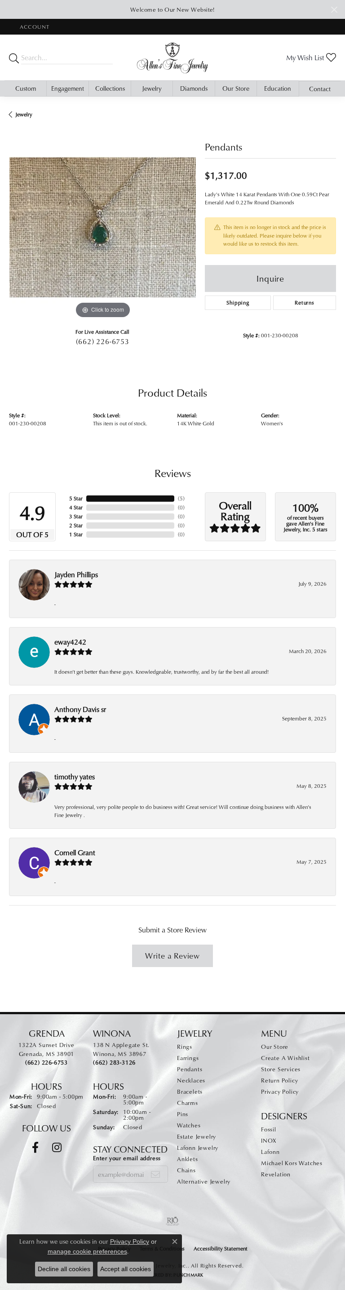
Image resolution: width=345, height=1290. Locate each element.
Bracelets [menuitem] (190, 1091)
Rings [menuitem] (184, 1047)
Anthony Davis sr (80, 709)
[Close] (334, 9)
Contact (320, 88)
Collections (110, 88)
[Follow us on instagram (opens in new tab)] (57, 1147)
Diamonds (194, 88)
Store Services (281, 1069)
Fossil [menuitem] (268, 1129)
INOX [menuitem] (268, 1140)
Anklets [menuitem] (187, 1159)
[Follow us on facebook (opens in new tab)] (35, 1147)
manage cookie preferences (87, 1251)
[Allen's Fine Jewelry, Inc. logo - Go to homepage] (172, 57)
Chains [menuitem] (186, 1170)
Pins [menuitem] (182, 1114)
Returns (304, 302)
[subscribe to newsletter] (156, 1174)
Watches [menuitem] (189, 1125)
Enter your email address (127, 1158)
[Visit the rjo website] (172, 1221)
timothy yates (74, 777)
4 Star (76, 507)
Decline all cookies (64, 1268)
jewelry (23, 114)
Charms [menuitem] (187, 1103)
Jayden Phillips (76, 574)
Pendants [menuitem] (189, 1069)
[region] (102, 227)
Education (277, 88)
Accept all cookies (125, 1268)
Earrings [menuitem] (188, 1058)
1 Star (76, 534)
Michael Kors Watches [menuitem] (292, 1163)
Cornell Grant (74, 852)
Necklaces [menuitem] (191, 1080)
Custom (25, 88)
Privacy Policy (280, 1091)
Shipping (237, 302)
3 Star (76, 516)
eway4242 (70, 642)
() (181, 498)
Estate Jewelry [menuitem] (196, 1136)
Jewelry (152, 88)
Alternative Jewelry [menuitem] (203, 1181)
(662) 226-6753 (102, 341)
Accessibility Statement (221, 1248)
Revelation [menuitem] (276, 1174)
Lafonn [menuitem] (270, 1152)
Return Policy (279, 1080)
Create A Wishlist (285, 1058)
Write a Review (172, 955)
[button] (33, 27)
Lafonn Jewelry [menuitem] (197, 1148)
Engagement (67, 88)
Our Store (235, 88)
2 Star (76, 525)
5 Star (76, 498)
